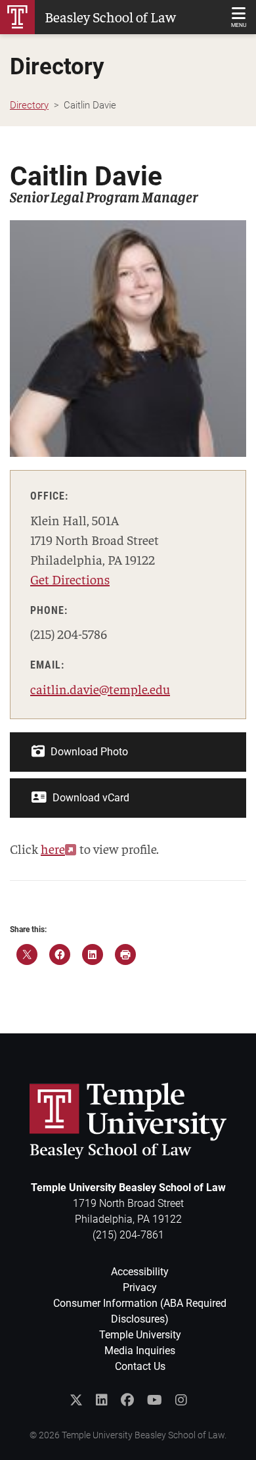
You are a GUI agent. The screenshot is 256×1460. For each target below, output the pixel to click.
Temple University (140, 1335)
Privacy (140, 1287)
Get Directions (70, 579)
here (53, 848)
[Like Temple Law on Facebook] (127, 1400)
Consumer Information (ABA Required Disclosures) (139, 1311)
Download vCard (89, 797)
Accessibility (140, 1271)
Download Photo (88, 751)
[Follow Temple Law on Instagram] (181, 1400)
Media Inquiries (139, 1350)
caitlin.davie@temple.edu (100, 688)
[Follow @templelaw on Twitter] (76, 1400)
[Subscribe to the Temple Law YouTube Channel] (154, 1400)
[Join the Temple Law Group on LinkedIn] (102, 1400)
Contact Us (140, 1366)
